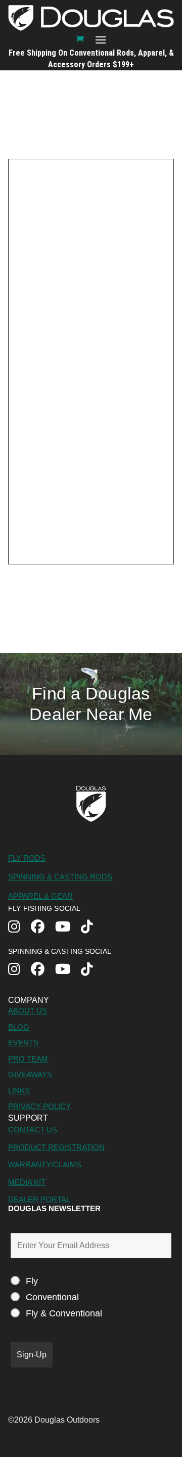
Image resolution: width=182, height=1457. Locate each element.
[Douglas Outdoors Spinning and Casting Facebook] (43, 970)
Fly (32, 1281)
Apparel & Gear (40, 896)
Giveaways (30, 1074)
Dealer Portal (39, 1199)
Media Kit (27, 1182)
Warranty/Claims (44, 1164)
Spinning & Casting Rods (60, 876)
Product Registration (56, 1147)
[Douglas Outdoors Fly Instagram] (19, 928)
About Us (27, 1010)
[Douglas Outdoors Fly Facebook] (43, 928)
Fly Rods (27, 858)
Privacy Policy (39, 1106)
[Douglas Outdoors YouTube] (68, 928)
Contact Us (32, 1129)
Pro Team (28, 1058)
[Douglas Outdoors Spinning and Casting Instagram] (19, 970)
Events (23, 1042)
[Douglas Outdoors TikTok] (92, 928)
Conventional (52, 1297)
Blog (18, 1027)
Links (19, 1090)
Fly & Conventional (64, 1313)
